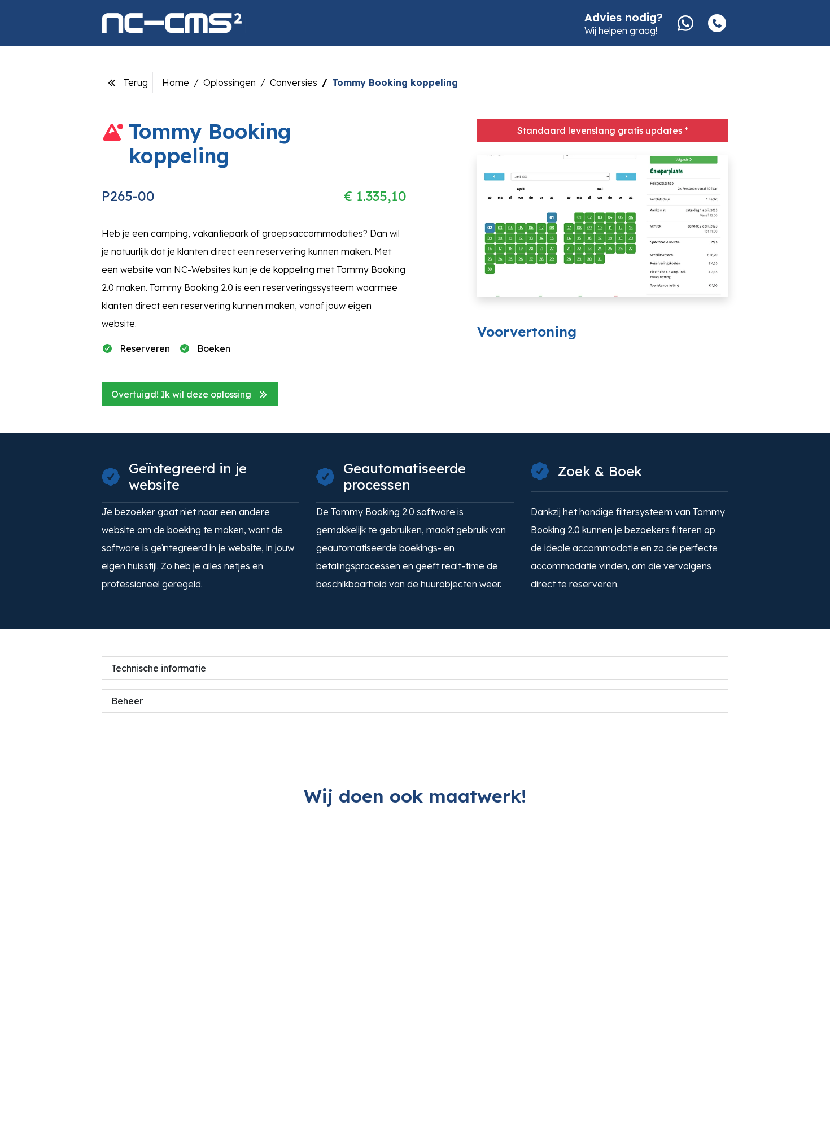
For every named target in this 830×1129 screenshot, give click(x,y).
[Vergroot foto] (602, 226)
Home (175, 82)
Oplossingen (229, 82)
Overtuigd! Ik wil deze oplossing (182, 394)
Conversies (293, 82)
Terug (134, 82)
